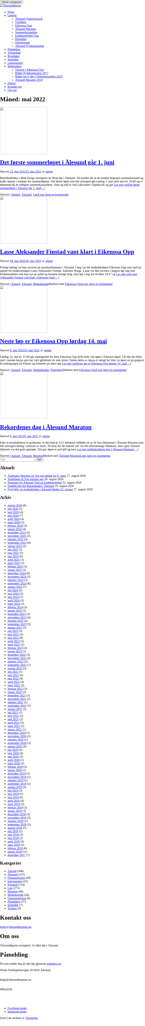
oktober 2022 (15, 661)
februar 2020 (15, 766)
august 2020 (15, 746)
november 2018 (17, 817)
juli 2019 (13, 790)
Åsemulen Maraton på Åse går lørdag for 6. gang (37, 475)
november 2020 (17, 736)
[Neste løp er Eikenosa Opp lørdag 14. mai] (23, 331)
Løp (35, 194)
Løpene (12, 15)
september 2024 (17, 583)
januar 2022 (15, 692)
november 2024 (17, 576)
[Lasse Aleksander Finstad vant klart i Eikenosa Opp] (23, 242)
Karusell (13, 884)
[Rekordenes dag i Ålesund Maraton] (23, 417)
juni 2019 (13, 794)
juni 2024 (13, 593)
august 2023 (15, 627)
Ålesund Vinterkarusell (28, 18)
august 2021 (15, 709)
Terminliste (14, 52)
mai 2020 (13, 756)
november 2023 (17, 617)
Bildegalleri (14, 66)
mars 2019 (14, 804)
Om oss (12, 90)
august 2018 (15, 827)
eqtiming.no (54, 963)
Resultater (13, 56)
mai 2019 (13, 797)
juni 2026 (13, 512)
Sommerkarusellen (26, 32)
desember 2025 (17, 532)
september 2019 (17, 783)
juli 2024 (13, 590)
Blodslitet (20, 39)
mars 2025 (14, 563)
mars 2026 (14, 522)
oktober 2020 (15, 739)
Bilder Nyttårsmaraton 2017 (31, 73)
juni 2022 (13, 675)
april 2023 (14, 641)
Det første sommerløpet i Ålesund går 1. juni (57, 162)
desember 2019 (17, 773)
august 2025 (15, 546)
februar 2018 (15, 848)
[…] (96, 363)
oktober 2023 (15, 620)
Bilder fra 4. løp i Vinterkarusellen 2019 (38, 76)
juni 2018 (13, 834)
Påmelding (14, 49)
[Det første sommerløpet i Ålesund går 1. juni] (23, 153)
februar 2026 (15, 525)
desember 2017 (17, 855)
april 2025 (14, 559)
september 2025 (17, 542)
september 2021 (17, 705)
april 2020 (14, 760)
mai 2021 (13, 719)
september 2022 (17, 665)
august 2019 (15, 787)
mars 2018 (14, 844)
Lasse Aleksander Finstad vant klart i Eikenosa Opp (67, 251)
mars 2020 (14, 763)
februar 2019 (15, 807)
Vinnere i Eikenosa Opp (29, 69)
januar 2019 (15, 811)
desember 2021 (17, 695)
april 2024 (14, 600)
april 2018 (14, 841)
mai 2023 (13, 637)
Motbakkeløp (41, 284)
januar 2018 (15, 851)
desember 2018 (17, 814)
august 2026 (15, 505)
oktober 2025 (15, 539)
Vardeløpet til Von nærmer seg (26, 479)
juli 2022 (13, 671)
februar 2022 (15, 688)
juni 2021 (13, 715)
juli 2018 (13, 831)
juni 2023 (13, 634)
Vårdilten (20, 22)
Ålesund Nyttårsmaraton (29, 46)
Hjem (11, 12)
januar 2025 (15, 569)
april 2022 (14, 681)
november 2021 (17, 698)
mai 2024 (13, 597)
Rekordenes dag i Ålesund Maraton (46, 427)
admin (49, 171)
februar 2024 (15, 607)
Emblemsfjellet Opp (27, 35)
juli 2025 (13, 549)
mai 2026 (13, 515)
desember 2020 (17, 732)
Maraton (38, 455)
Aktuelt (15, 194)
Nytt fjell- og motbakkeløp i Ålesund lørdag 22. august (40, 489)
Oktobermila (22, 42)
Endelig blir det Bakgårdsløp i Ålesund (31, 486)
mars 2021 (14, 726)
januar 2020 (15, 770)
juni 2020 (13, 753)
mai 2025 (13, 556)
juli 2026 (13, 508)
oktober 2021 (15, 702)
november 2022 (17, 658)
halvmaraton (15, 881)
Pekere (12, 83)
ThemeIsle (31, 1018)
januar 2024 (15, 610)
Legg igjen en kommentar (53, 194)
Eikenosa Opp (23, 25)
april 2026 (14, 519)
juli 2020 (13, 749)
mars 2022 (14, 685)
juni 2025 (13, 552)
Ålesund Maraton (25, 29)
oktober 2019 (15, 780)
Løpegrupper (15, 63)
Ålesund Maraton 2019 (29, 79)
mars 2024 (14, 603)
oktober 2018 (15, 821)
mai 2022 (13, 678)
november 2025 (17, 536)
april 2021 (14, 722)
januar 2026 (15, 529)
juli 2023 (13, 631)
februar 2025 (15, 566)
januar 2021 (15, 729)
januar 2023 (15, 651)
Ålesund (27, 194)
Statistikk (13, 59)
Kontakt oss (15, 86)
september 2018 (17, 824)
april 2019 (14, 800)
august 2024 (15, 586)
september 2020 (17, 743)
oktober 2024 (15, 580)
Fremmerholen (16, 877)
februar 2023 (15, 648)
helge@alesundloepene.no (15, 926)
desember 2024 (17, 573)
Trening (12, 908)
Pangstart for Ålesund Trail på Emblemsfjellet (35, 482)
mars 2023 (14, 644)
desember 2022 (17, 654)
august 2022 (15, 668)
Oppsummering (17, 898)
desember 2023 (17, 614)
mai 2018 (13, 838)
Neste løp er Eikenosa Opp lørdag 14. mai (53, 341)
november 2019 (17, 777)
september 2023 (17, 624)
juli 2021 (13, 712)
